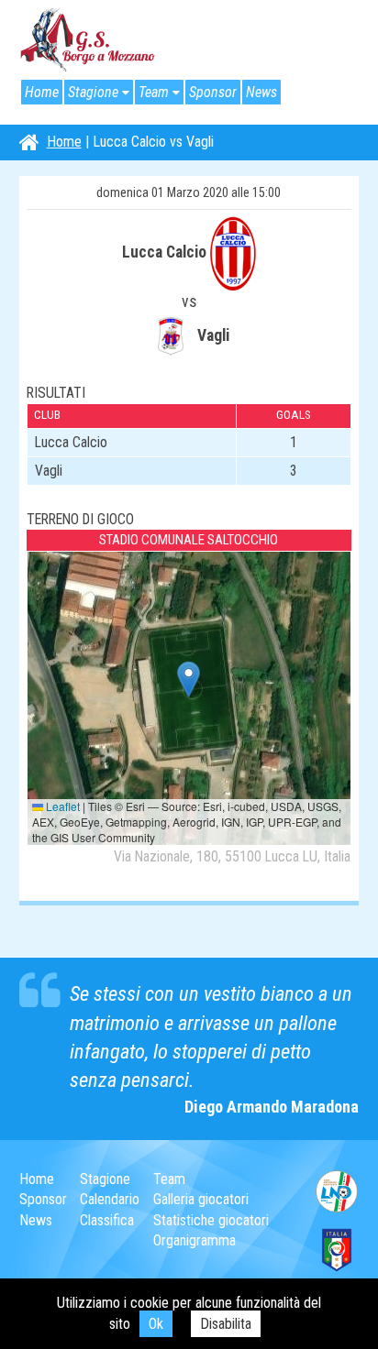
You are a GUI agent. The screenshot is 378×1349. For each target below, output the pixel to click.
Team (154, 92)
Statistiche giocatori (211, 1220)
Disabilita (225, 1324)
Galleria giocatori (201, 1199)
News (261, 92)
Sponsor (213, 92)
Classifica (107, 1220)
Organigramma (194, 1240)
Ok (156, 1324)
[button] (188, 679)
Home (42, 92)
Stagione (93, 92)
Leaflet (61, 806)
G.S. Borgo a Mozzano (88, 40)
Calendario (109, 1199)
